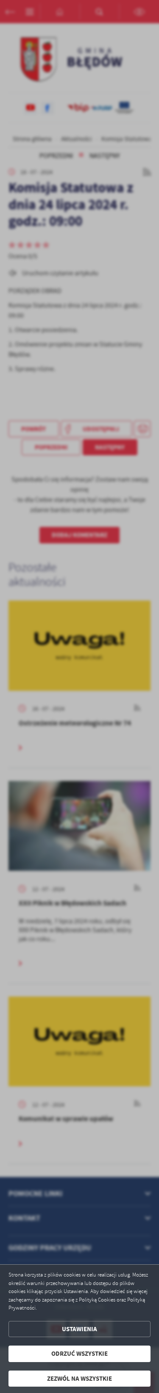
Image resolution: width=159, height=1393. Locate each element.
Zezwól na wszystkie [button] (79, 1378)
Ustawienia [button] (79, 1329)
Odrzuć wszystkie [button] (79, 1353)
